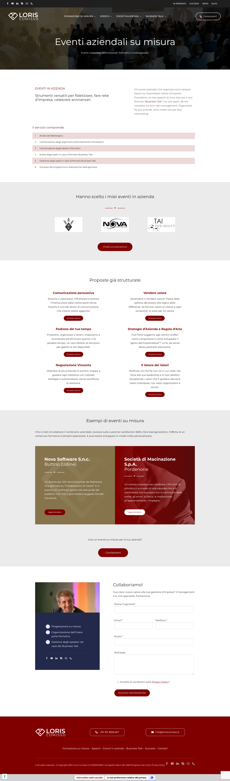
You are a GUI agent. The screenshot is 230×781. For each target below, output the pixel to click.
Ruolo (118, 636)
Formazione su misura (76, 748)
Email (118, 620)
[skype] (22, 3)
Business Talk (153, 101)
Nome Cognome (124, 604)
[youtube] (12, 3)
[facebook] (8, 3)
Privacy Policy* (161, 682)
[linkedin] (17, 3)
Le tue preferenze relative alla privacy (126, 777)
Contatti (163, 748)
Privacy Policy (158, 765)
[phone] (32, 3)
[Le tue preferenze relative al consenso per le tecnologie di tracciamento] (4, 776)
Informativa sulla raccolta (90, 777)
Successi (150, 748)
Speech (96, 748)
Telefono (161, 620)
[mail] (27, 3)
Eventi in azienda (113, 748)
